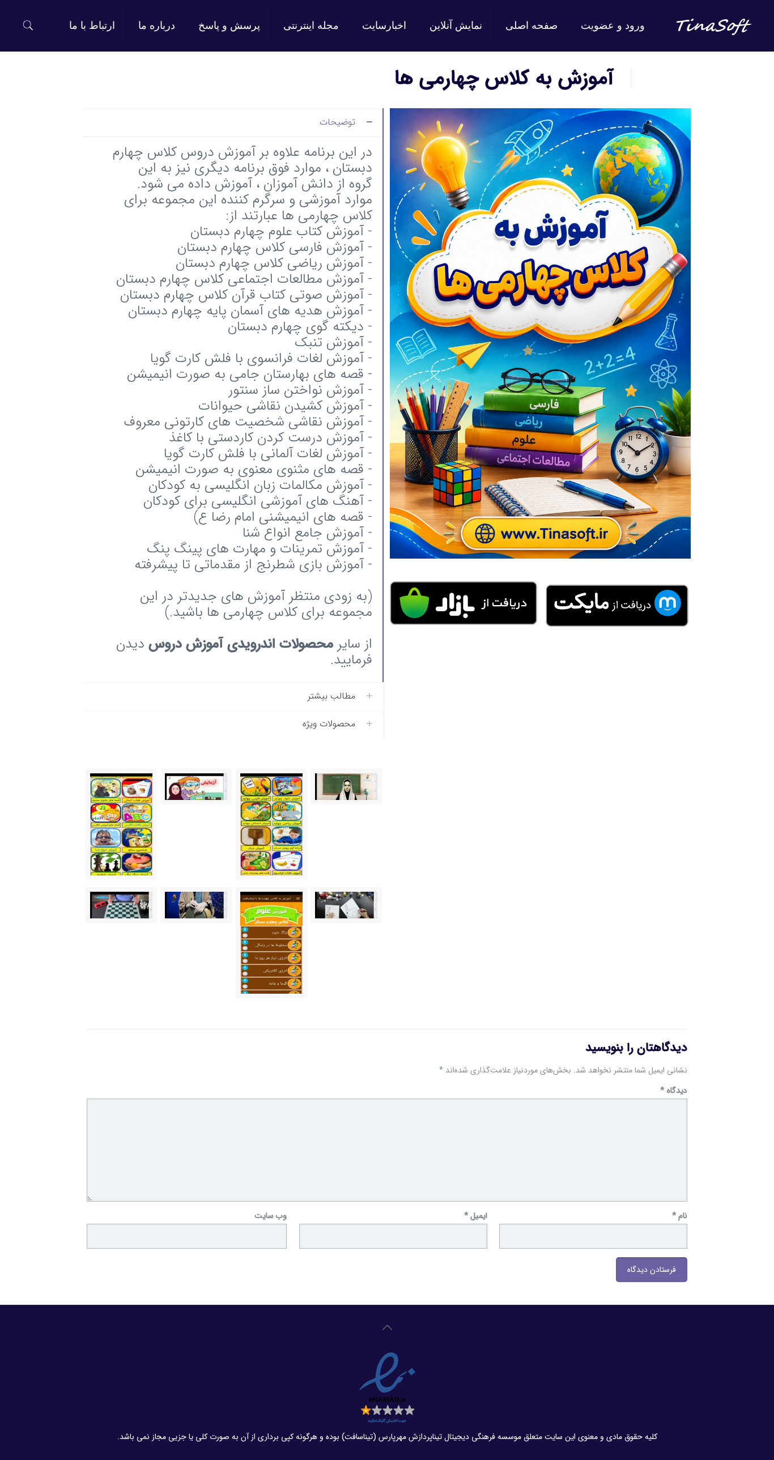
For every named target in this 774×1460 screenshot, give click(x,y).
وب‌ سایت (270, 1216)
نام (679, 1216)
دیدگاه (673, 1091)
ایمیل (475, 1216)
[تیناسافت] (714, 25)
